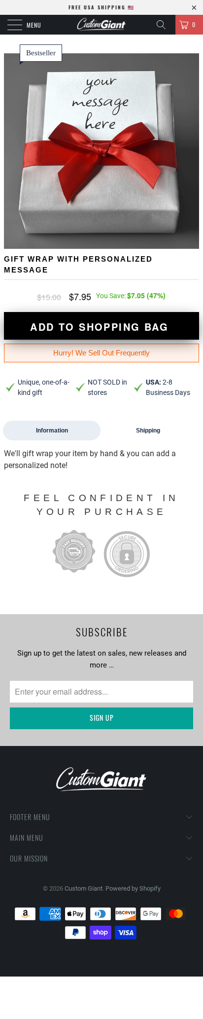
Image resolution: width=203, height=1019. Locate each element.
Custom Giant (83, 888)
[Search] (164, 24)
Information (52, 430)
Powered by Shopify (133, 888)
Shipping (148, 430)
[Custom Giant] (101, 25)
